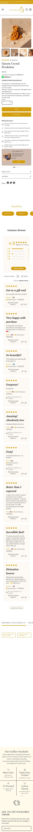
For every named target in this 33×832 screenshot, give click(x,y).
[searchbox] (9, 276)
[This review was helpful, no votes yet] (21, 304)
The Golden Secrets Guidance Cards (18, 155)
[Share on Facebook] (8, 182)
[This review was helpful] (22, 519)
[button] (26, 9)
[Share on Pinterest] (14, 182)
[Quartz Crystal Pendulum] (6, 53)
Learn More (5, 176)
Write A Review (18, 268)
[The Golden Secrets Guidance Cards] (7, 157)
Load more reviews (16, 608)
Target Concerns (6, 171)
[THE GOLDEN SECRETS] (16, 9)
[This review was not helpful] (25, 304)
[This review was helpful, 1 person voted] (22, 371)
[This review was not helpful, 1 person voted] (25, 341)
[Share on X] (11, 182)
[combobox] (22, 280)
